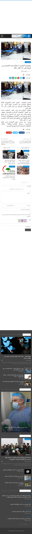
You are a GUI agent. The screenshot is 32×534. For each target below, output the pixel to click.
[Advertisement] (16, 17)
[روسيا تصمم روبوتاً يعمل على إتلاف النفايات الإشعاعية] (16, 412)
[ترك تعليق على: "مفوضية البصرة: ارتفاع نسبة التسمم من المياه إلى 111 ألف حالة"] (23, 75)
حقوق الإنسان (27, 62)
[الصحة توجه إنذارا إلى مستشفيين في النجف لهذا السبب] (9, 170)
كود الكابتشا (28, 226)
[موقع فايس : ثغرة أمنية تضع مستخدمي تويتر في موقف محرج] (16, 345)
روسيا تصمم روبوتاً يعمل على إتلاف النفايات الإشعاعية (19, 518)
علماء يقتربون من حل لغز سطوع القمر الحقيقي (13, 469)
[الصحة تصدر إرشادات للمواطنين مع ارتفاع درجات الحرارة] (27, 383)
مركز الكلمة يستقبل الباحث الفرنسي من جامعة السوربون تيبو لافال (8, 142)
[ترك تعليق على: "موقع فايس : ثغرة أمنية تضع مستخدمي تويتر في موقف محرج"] (1, 360)
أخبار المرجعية (27, 439)
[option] (16, 412)
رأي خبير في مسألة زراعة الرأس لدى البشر (14, 476)
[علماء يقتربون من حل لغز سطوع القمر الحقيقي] (27, 471)
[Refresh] (30, 219)
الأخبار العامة (28, 337)
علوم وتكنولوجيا (16, 394)
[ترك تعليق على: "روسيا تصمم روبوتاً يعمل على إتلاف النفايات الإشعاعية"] (12, 430)
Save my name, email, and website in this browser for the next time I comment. (16, 215)
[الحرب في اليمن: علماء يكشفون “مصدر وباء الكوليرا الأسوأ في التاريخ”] (23, 154)
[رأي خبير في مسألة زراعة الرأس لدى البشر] (27, 478)
